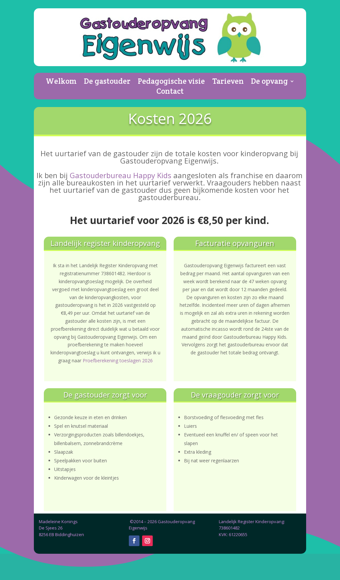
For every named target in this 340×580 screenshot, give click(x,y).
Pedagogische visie (171, 82)
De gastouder (107, 82)
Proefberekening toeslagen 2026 (118, 360)
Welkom (61, 82)
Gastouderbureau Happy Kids (120, 175)
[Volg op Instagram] (147, 540)
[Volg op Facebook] (134, 540)
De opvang (269, 82)
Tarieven (228, 82)
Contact (170, 92)
